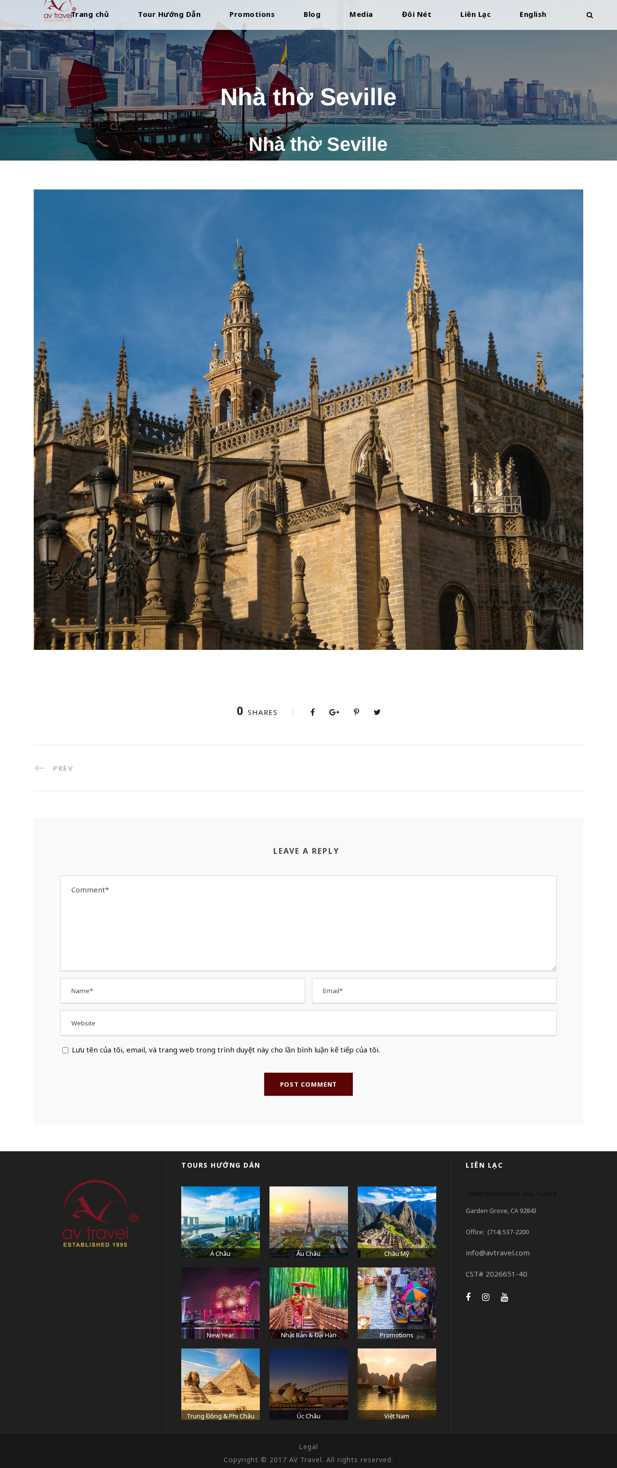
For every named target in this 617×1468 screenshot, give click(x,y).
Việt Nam (396, 1416)
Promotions (252, 14)
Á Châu (220, 1253)
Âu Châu (308, 1253)
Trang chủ (90, 14)
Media (361, 14)
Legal (308, 1446)
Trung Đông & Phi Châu (221, 1416)
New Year (220, 1335)
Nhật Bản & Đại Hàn (308, 1335)
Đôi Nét (417, 14)
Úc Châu (309, 1416)
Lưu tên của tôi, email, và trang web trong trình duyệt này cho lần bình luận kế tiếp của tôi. (226, 1049)
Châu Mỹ (396, 1253)
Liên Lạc (475, 14)
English (533, 14)
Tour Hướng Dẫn (169, 14)
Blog (312, 14)
